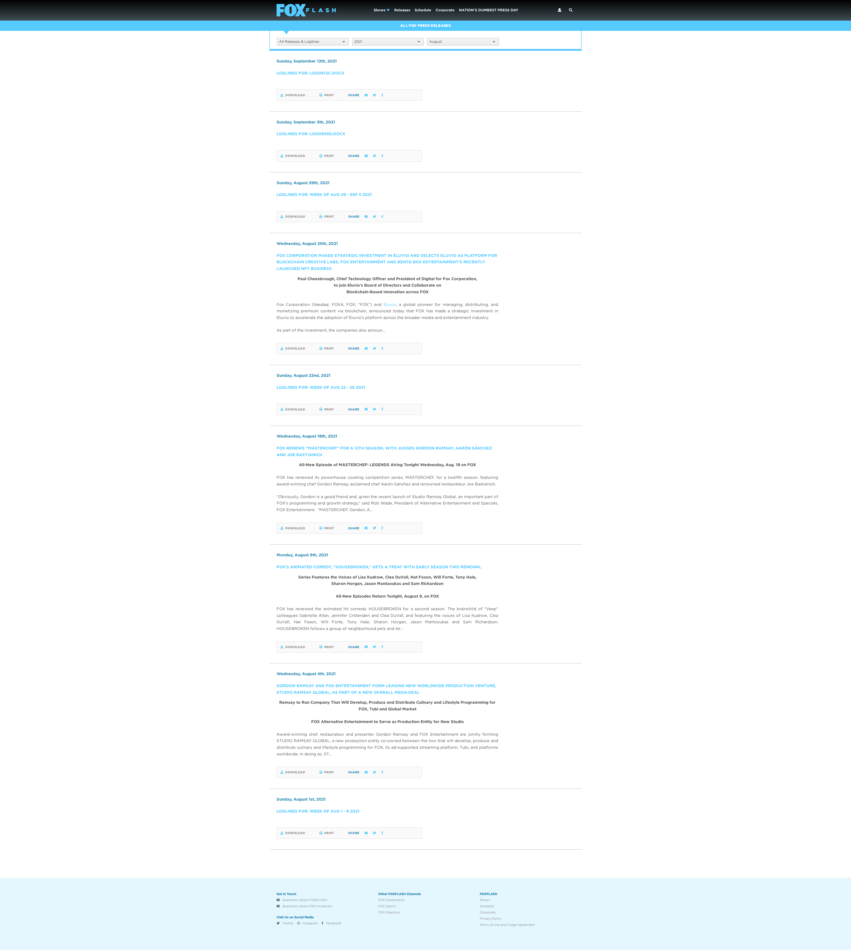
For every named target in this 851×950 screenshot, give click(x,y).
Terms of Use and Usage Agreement (507, 925)
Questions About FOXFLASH (304, 900)
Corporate (445, 10)
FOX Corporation (391, 900)
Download (295, 95)
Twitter (287, 923)
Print (329, 95)
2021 (358, 41)
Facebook (333, 923)
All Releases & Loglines (299, 41)
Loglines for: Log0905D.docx (311, 133)
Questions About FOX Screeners (306, 906)
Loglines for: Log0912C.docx (310, 73)
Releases (402, 10)
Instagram (310, 923)
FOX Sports (387, 906)
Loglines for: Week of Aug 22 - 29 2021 (321, 387)
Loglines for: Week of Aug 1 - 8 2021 (318, 811)
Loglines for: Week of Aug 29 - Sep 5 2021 (324, 194)
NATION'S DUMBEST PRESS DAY (488, 10)
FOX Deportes (389, 912)
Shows (380, 10)
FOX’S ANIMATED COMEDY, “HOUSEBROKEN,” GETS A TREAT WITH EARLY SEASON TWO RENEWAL (379, 567)
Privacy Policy (490, 918)
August (435, 41)
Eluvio (390, 304)
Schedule (423, 10)
